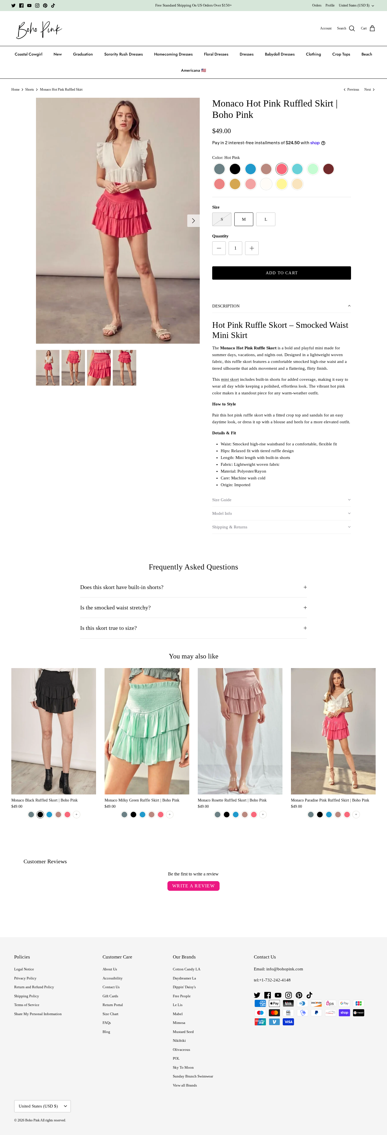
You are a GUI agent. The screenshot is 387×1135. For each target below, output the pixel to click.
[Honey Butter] (282, 184)
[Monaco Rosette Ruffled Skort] (240, 731)
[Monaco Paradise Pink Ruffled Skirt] (333, 731)
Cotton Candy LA (186, 969)
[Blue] (250, 169)
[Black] (235, 169)
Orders (317, 5)
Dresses (247, 54)
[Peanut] (235, 184)
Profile (330, 5)
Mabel (178, 1014)
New (58, 54)
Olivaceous (181, 1049)
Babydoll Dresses (280, 54)
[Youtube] (29, 5)
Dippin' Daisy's (184, 987)
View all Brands (185, 1085)
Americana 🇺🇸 (193, 70)
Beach (367, 54)
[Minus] (219, 248)
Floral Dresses (216, 54)
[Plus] (252, 248)
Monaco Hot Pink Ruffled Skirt (61, 90)
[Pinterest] (45, 5)
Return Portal (113, 1005)
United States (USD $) (354, 5)
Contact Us (111, 987)
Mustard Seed (183, 1032)
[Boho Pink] (37, 29)
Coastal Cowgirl (28, 54)
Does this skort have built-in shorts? (121, 587)
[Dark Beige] (266, 169)
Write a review (193, 885)
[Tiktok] (53, 5)
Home (15, 90)
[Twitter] (13, 5)
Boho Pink (32, 1120)
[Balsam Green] (219, 169)
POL (176, 1058)
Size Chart (110, 1014)
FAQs (107, 1023)
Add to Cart (282, 273)
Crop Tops (341, 54)
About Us (110, 969)
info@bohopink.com (284, 969)
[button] (281, 306)
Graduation (83, 54)
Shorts (29, 90)
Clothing (313, 54)
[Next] (193, 220)
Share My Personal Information (38, 1014)
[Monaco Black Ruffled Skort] (53, 731)
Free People (182, 996)
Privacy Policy (25, 978)
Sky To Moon (183, 1067)
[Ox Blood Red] (328, 169)
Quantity (220, 236)
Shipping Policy (26, 996)
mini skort (230, 379)
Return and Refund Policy (34, 987)
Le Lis (177, 1005)
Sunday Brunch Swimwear (193, 1076)
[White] (266, 184)
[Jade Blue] (297, 169)
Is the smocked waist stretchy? (115, 608)
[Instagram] (37, 5)
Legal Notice (24, 969)
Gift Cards (110, 996)
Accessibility (113, 978)
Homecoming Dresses (173, 54)
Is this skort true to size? (108, 628)
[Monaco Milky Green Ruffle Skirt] (147, 731)
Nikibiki (179, 1040)
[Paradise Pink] (219, 184)
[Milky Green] (313, 169)
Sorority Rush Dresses (123, 54)
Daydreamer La (184, 978)
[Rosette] (250, 184)
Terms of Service (26, 1005)
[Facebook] (21, 5)
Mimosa (179, 1023)
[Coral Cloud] (297, 184)
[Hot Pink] (282, 169)
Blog (106, 1032)
